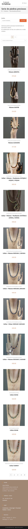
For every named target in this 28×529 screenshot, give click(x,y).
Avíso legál (12, 508)
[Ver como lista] (15, 37)
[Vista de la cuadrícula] (12, 37)
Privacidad (18, 508)
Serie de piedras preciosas (15, 11)
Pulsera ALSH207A (14, 143)
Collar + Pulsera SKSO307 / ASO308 (14, 359)
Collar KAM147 (14, 466)
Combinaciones (9, 176)
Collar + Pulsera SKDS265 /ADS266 (14, 288)
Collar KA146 (14, 395)
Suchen (3, 18)
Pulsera (9, 69)
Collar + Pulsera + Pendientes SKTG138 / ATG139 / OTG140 (14, 179)
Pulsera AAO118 (14, 107)
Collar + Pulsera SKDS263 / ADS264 (14, 253)
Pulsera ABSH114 (14, 72)
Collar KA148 (14, 430)
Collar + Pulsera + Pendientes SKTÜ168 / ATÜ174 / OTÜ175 (14, 217)
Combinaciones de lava (9, 463)
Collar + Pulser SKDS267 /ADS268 (14, 324)
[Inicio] (1, 11)
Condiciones (6, 508)
